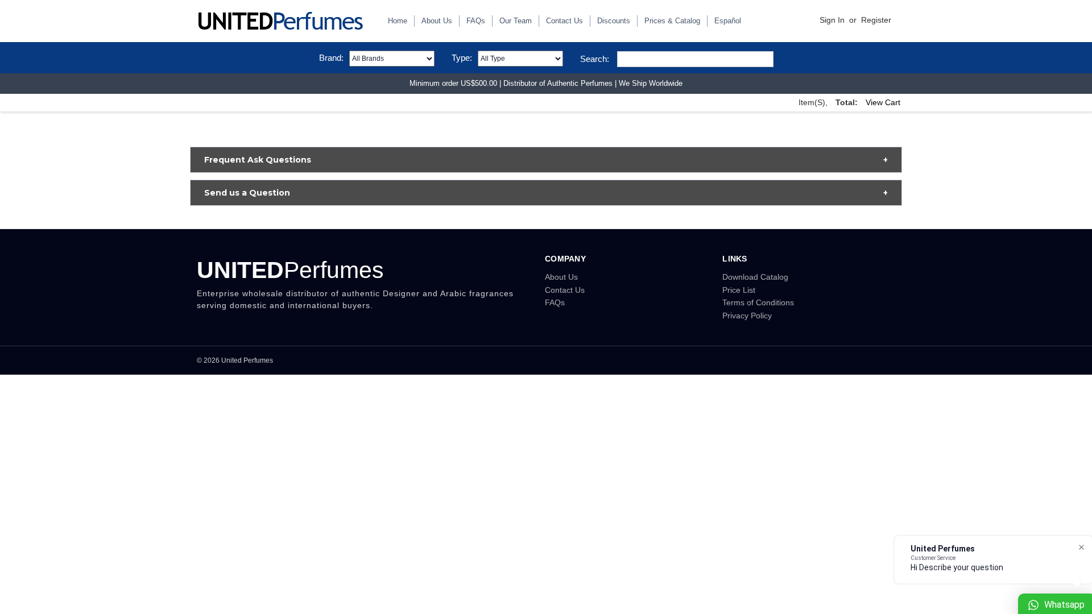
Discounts (613, 20)
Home (397, 20)
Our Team (515, 20)
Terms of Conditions (758, 302)
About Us (436, 20)
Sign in (832, 19)
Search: (594, 59)
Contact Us (564, 20)
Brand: (331, 58)
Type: (462, 58)
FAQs (475, 20)
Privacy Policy (747, 315)
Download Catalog (755, 276)
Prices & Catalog (672, 20)
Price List (738, 289)
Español (727, 20)
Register (876, 19)
